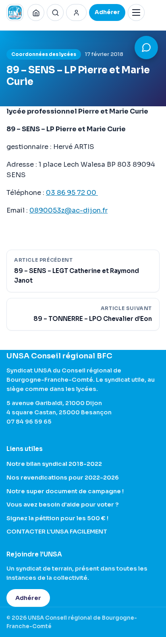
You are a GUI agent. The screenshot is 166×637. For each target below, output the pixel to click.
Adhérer (28, 598)
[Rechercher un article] (55, 12)
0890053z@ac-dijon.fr (68, 210)
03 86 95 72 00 (72, 192)
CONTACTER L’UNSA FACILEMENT (56, 531)
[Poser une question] (146, 47)
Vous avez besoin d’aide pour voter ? (62, 504)
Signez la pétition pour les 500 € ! (57, 518)
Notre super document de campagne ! (65, 491)
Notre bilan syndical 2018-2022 (54, 463)
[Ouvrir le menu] (136, 12)
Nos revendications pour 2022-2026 (62, 477)
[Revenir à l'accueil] (35, 12)
